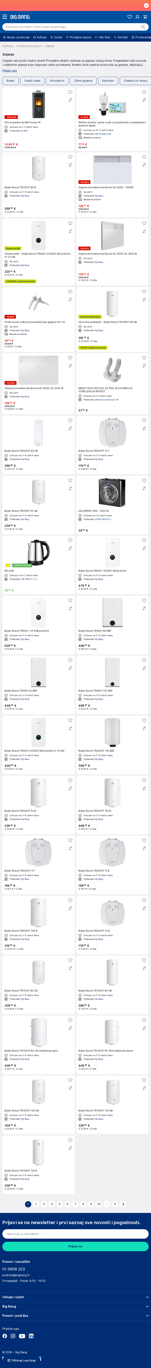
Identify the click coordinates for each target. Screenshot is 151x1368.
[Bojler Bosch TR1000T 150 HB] (39, 1105)
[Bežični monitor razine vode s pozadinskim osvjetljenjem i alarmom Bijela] (112, 119)
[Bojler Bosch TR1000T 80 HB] (112, 985)
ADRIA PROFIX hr (103, 519)
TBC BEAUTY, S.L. (29, 579)
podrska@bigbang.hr (16, 1275)
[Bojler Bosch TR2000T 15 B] (112, 865)
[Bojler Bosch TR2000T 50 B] (39, 805)
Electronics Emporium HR (106, 399)
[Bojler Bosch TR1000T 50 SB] (39, 505)
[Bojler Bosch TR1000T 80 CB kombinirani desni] (112, 1045)
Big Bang (25, 196)
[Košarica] (145, 16)
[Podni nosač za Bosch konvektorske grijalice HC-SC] (39, 319)
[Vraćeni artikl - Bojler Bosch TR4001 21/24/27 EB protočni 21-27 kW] (39, 252)
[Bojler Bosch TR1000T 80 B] (39, 185)
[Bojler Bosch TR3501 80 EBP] (112, 625)
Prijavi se (75, 1246)
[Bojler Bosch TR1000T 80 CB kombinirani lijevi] (39, 1045)
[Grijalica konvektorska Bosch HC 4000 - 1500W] (112, 185)
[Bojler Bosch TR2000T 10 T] (112, 445)
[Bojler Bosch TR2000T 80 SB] (39, 445)
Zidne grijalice (83, 80)
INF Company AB (103, 134)
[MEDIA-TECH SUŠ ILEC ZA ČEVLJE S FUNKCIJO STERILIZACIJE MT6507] (112, 383)
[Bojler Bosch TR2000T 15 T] (39, 865)
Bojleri (10, 80)
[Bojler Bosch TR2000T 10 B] (112, 925)
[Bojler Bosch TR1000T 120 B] (39, 1165)
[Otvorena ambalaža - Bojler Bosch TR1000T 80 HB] (112, 319)
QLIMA (24, 131)
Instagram (13, 1336)
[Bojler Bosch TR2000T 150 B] (112, 805)
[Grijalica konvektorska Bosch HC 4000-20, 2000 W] (39, 383)
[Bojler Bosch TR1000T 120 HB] (112, 1105)
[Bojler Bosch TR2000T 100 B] (39, 925)
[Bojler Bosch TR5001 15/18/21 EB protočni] (112, 565)
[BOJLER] (39, 565)
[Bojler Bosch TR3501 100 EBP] (112, 685)
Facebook (4, 1336)
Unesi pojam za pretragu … (37, 26)
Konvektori (57, 80)
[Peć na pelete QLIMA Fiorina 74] (39, 119)
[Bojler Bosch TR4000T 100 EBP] (112, 745)
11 (115, 1204)
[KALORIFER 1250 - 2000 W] (112, 505)
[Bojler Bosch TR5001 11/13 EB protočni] (39, 625)
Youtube (22, 1336)
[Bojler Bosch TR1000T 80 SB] (39, 985)
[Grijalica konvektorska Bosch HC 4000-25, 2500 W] (112, 252)
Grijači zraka (32, 80)
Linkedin (31, 1336)
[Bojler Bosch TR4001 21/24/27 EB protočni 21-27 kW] (39, 745)
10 (99, 1204)
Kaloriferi (108, 80)
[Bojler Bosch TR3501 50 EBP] (39, 685)
